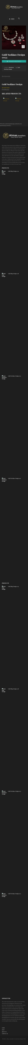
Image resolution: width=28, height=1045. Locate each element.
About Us (4, 1031)
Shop (3, 1029)
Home (3, 1027)
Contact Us (5, 1033)
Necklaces (11, 67)
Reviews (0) (6, 76)
